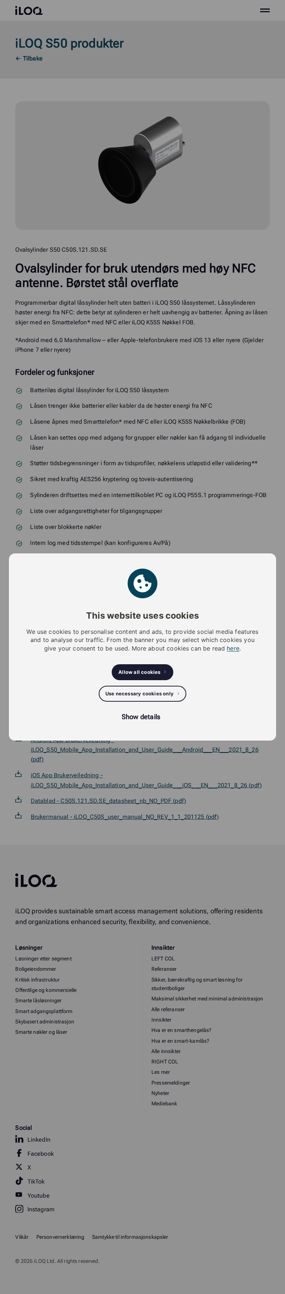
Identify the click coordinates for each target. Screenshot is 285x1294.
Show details (141, 717)
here (233, 648)
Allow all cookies (139, 672)
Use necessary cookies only (139, 693)
